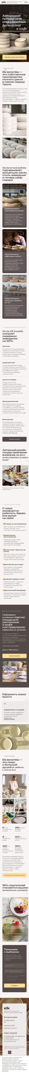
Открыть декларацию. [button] (10, 433)
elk (4, 2)
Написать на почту (10, 1028)
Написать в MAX (9, 1025)
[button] (14, 51)
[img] (26, 2)
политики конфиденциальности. (15, 976)
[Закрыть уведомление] (28, 1056)
